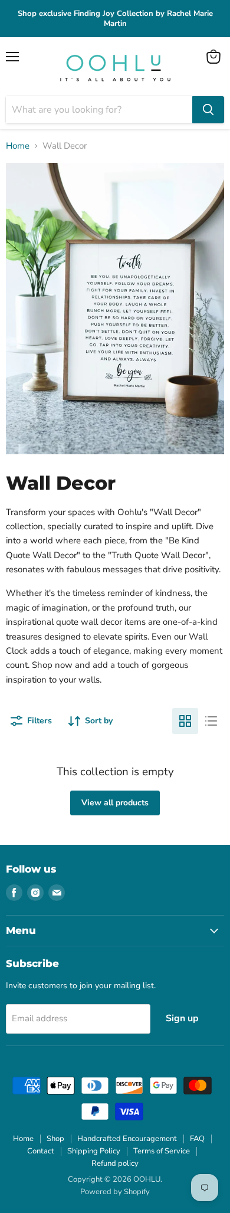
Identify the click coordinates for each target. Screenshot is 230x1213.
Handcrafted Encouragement (127, 1138)
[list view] (211, 721)
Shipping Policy (93, 1151)
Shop (55, 1138)
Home (17, 146)
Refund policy (115, 1163)
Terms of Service (161, 1151)
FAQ (197, 1138)
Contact (40, 1151)
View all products (115, 802)
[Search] (208, 109)
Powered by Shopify (115, 1191)
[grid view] (185, 721)
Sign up (182, 1018)
